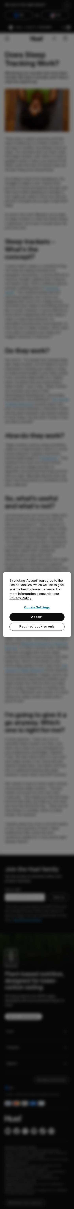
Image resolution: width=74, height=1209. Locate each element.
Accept (37, 616)
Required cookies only (37, 626)
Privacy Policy (20, 598)
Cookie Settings (37, 607)
